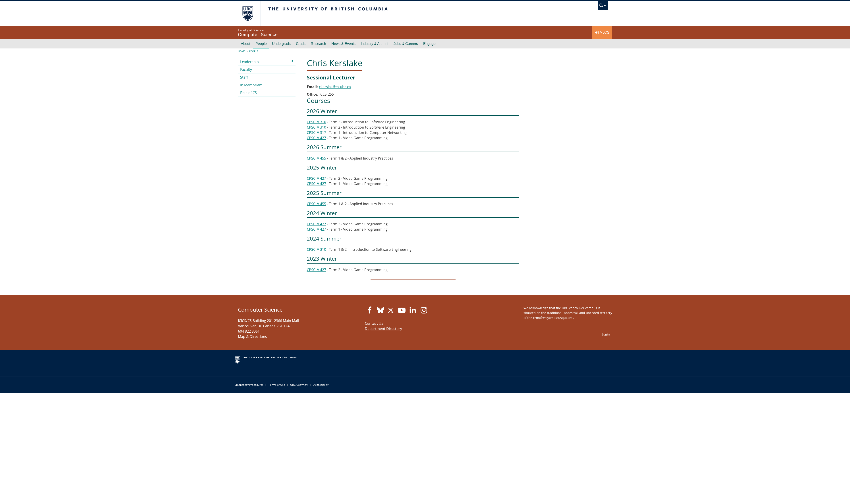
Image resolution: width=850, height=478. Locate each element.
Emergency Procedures (249, 385)
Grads (300, 44)
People (261, 44)
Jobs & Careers (406, 44)
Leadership (249, 61)
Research (318, 44)
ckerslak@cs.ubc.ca (335, 86)
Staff (244, 77)
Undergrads (281, 44)
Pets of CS (248, 92)
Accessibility (320, 385)
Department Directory (383, 328)
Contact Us (374, 323)
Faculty (246, 69)
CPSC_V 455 (316, 158)
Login (606, 334)
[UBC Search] (603, 7)
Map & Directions (252, 336)
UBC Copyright (299, 385)
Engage (429, 44)
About (245, 44)
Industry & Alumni (374, 44)
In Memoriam (251, 85)
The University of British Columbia (248, 13)
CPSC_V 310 (316, 122)
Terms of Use (277, 385)
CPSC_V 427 (316, 137)
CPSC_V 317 (316, 132)
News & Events (343, 44)
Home (241, 51)
